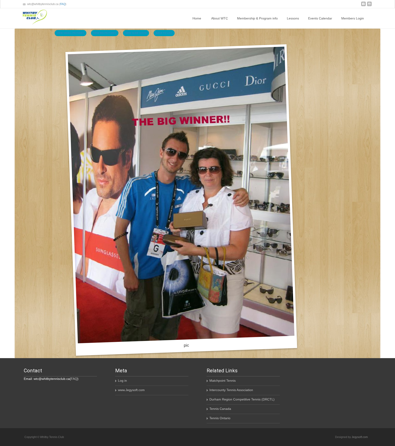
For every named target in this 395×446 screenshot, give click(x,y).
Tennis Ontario (219, 418)
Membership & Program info (257, 18)
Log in (122, 380)
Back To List (164, 33)
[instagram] (369, 6)
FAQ (62, 4)
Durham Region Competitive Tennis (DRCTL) (242, 399)
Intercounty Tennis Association (231, 390)
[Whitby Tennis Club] (31, 17)
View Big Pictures (104, 33)
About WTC (219, 18)
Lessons (293, 18)
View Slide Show (136, 33)
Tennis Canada (220, 409)
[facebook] (363, 6)
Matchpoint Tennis (222, 380)
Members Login (352, 18)
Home (196, 18)
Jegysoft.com (360, 437)
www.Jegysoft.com (131, 390)
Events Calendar (320, 18)
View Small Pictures (70, 33)
